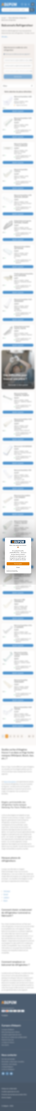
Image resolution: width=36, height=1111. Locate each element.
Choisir (18, 567)
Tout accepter (18, 564)
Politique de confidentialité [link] (12, 571)
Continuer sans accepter (11, 570)
